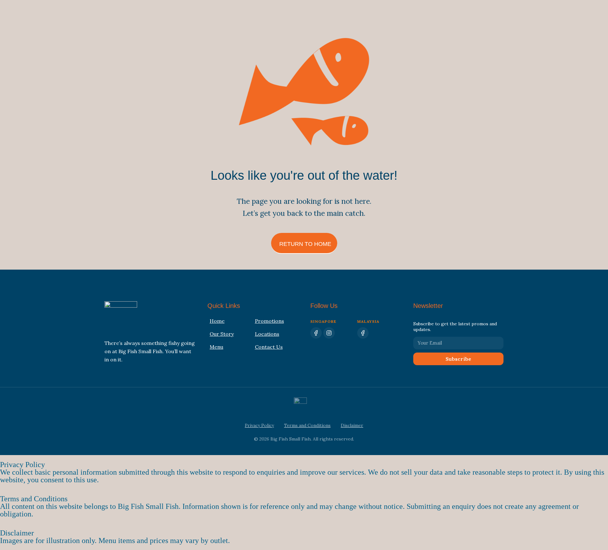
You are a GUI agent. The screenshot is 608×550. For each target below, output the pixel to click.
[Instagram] (329, 333)
